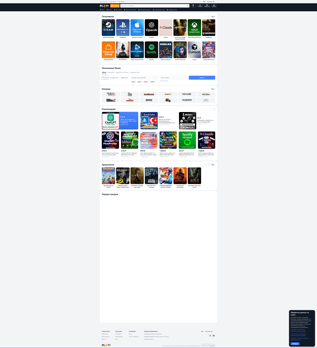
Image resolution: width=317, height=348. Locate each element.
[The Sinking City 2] (130, 94)
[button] (187, 5)
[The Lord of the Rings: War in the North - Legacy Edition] (206, 94)
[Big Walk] (168, 100)
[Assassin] (206, 100)
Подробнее (212, 346)
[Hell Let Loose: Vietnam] (187, 94)
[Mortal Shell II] (111, 94)
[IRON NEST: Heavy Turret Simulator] (149, 100)
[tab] (104, 72)
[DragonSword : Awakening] (187, 100)
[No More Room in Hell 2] (111, 100)
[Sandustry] (168, 94)
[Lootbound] (149, 94)
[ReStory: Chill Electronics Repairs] (130, 100)
